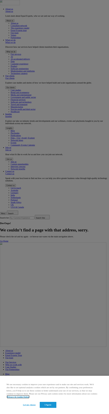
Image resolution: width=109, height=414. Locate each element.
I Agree (48, 405)
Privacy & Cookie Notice (18, 397)
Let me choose (29, 405)
